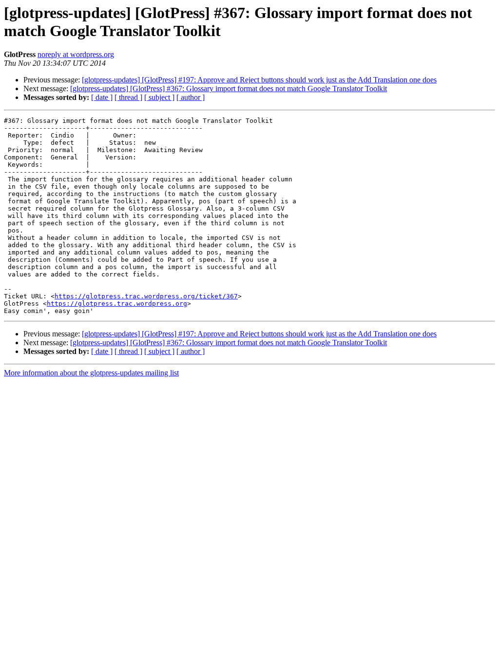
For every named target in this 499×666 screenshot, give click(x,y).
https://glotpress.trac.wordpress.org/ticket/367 (146, 296)
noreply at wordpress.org (76, 54)
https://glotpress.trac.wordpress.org (117, 303)
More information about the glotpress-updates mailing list (91, 373)
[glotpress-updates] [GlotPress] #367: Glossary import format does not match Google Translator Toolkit (228, 88)
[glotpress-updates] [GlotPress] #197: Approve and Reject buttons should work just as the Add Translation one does (259, 80)
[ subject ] (159, 97)
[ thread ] (128, 97)
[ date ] (102, 97)
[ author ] (190, 97)
